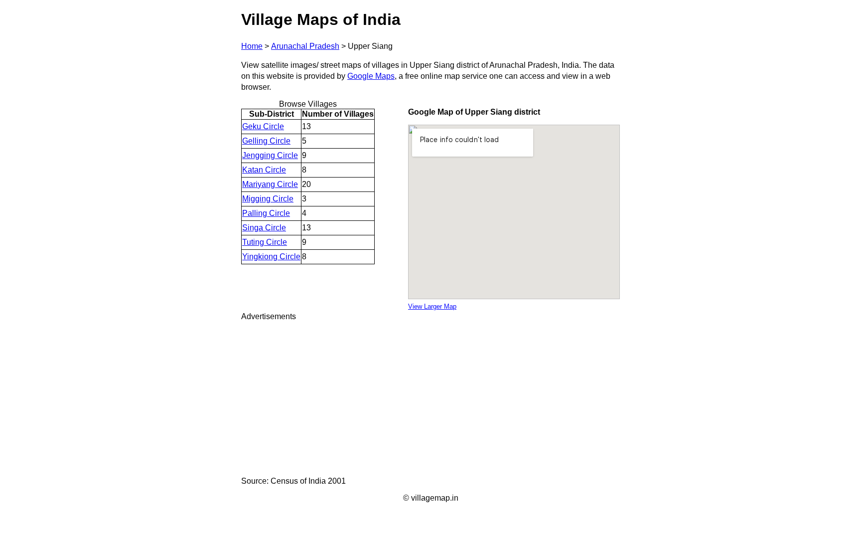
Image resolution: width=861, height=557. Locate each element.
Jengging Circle (270, 155)
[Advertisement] (430, 399)
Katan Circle (264, 170)
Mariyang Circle (270, 184)
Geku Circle (263, 126)
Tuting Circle (264, 242)
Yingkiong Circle (271, 256)
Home (252, 46)
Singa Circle (264, 227)
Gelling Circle (266, 141)
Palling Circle (266, 213)
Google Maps (371, 76)
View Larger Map (432, 306)
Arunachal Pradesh (305, 46)
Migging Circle (267, 198)
